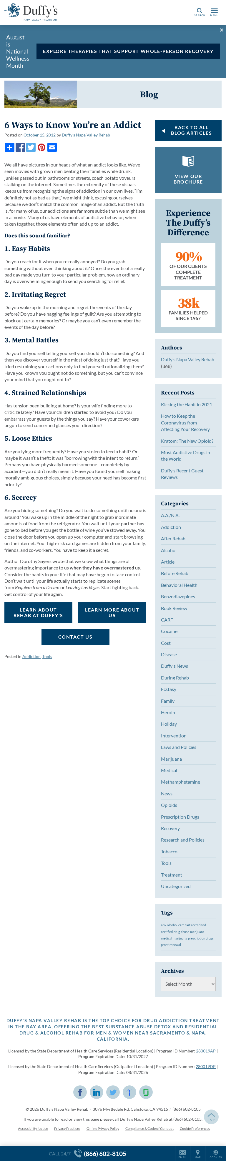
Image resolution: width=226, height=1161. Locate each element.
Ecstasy (168, 689)
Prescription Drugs (180, 816)
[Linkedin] (96, 1092)
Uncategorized (176, 886)
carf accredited (195, 925)
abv (163, 925)
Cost (166, 643)
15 (42, 134)
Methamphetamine (180, 781)
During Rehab (175, 677)
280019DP (206, 1066)
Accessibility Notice (33, 1128)
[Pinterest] (41, 147)
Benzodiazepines (178, 596)
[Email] (52, 147)
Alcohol (169, 550)
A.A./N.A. (170, 515)
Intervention (174, 735)
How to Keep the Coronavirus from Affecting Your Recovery (185, 422)
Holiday (169, 724)
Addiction (31, 656)
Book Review (174, 608)
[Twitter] (31, 147)
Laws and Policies (178, 747)
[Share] (9, 147)
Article (168, 561)
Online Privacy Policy (103, 1128)
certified (167, 932)
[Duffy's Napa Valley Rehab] (30, 12)
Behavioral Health (179, 585)
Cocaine (169, 631)
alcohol (172, 925)
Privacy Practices (67, 1128)
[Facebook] (20, 147)
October (31, 134)
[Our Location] (197, 1153)
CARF (167, 619)
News (166, 793)
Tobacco (169, 851)
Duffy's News (174, 666)
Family (168, 701)
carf (181, 925)
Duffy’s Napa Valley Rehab (86, 134)
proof (165, 945)
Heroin (168, 712)
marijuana (197, 932)
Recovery (170, 828)
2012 (51, 134)
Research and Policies (183, 839)
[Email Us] (182, 1153)
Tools (47, 656)
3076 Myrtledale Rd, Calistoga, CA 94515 (130, 1109)
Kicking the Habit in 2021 (186, 404)
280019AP (206, 1050)
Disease (169, 654)
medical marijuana (174, 938)
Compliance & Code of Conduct (149, 1128)
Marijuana (171, 759)
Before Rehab (174, 573)
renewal (175, 945)
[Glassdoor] (146, 1092)
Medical (169, 770)
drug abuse (181, 932)
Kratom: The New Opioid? (187, 441)
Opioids (169, 805)
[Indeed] (129, 1092)
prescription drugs (201, 938)
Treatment (171, 874)
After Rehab (173, 538)
